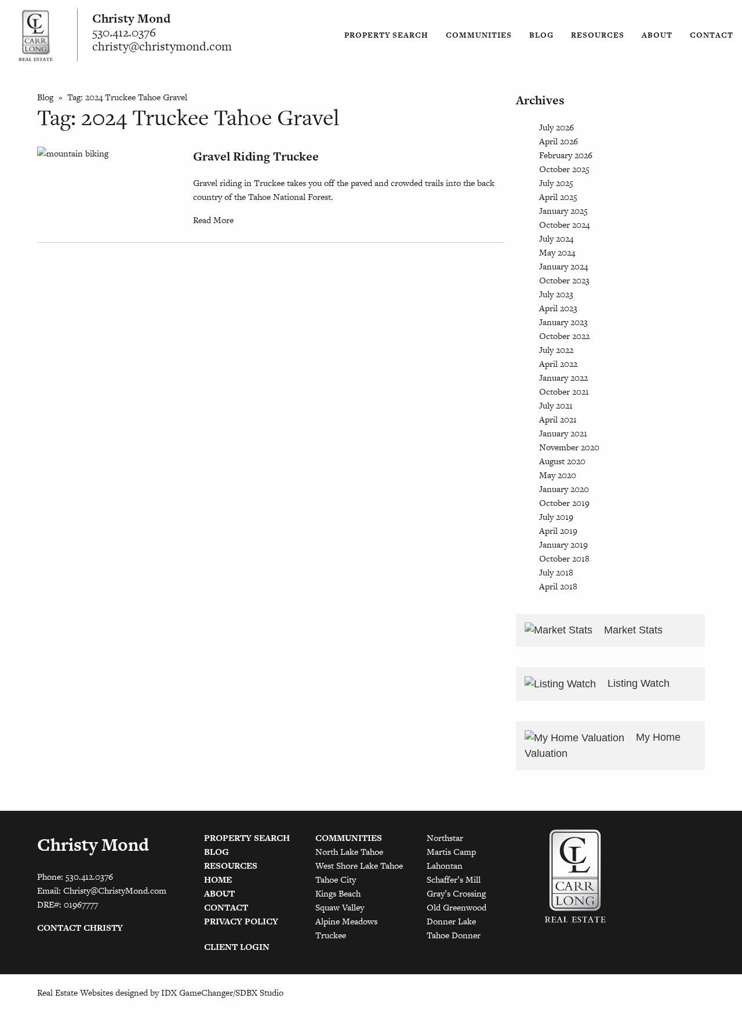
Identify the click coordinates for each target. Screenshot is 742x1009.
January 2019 (563, 544)
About (657, 35)
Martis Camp (451, 852)
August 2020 (562, 461)
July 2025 (556, 183)
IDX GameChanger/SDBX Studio (222, 992)
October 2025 (564, 169)
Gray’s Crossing (456, 893)
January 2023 (563, 322)
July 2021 (556, 405)
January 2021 (563, 433)
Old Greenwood (456, 907)
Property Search (386, 35)
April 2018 (558, 586)
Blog (541, 35)
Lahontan (445, 865)
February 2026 (565, 155)
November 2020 (569, 447)
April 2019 (558, 530)
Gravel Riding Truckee (256, 156)
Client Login (237, 947)
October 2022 (564, 336)
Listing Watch (637, 683)
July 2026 (556, 127)
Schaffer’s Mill (454, 879)
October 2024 (564, 224)
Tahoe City (335, 879)
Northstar (445, 838)
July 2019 (556, 517)
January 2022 (563, 377)
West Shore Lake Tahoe (359, 865)
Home (218, 879)
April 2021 (558, 419)
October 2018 (564, 558)
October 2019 (564, 503)
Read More (213, 220)
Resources (597, 35)
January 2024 (563, 266)
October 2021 (564, 391)
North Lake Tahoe (349, 852)
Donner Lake (451, 921)
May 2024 (557, 252)
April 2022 (558, 364)
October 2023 (564, 280)
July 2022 (556, 350)
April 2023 (558, 308)
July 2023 (556, 294)
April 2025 (558, 197)
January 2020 (564, 489)
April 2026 (558, 141)
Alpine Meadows (346, 921)
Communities (479, 35)
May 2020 (557, 475)
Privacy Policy (241, 921)
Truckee (330, 935)
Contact (711, 35)
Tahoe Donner (454, 935)
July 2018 (556, 572)
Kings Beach (338, 893)
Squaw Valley (339, 907)
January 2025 (563, 211)
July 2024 (556, 238)
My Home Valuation (603, 745)
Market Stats (632, 630)
